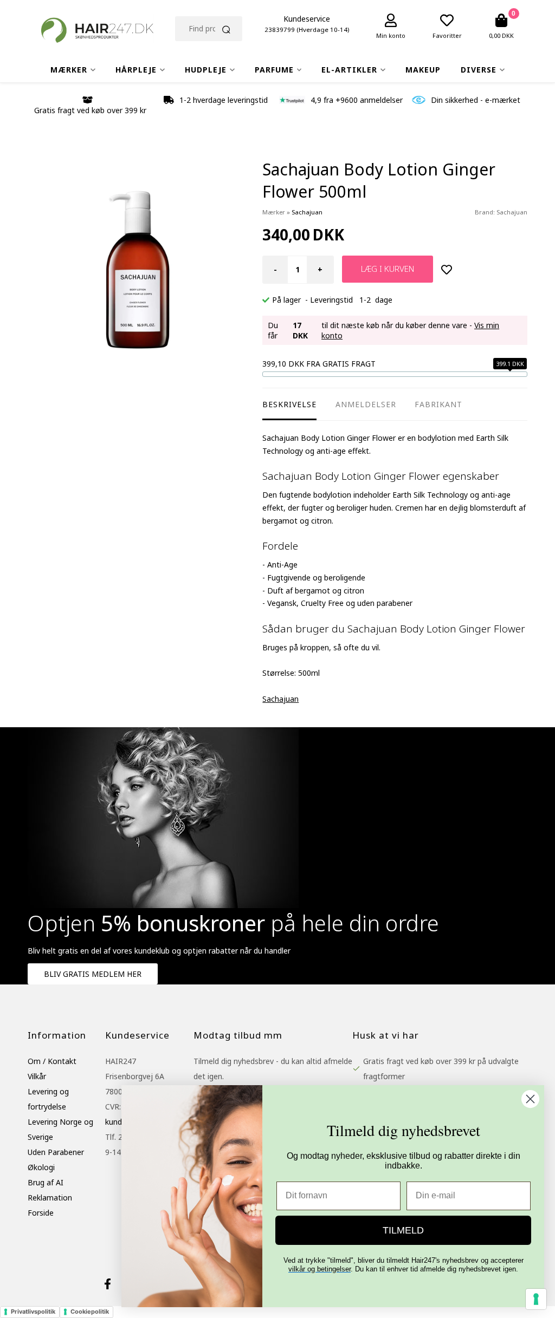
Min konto (390, 35)
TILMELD (403, 1230)
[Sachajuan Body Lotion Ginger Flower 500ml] (137, 269)
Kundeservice (306, 19)
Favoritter (447, 35)
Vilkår (37, 1076)
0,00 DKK (501, 35)
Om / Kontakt (52, 1061)
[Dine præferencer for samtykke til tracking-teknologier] (536, 1299)
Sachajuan (511, 212)
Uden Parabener (56, 1152)
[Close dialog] (530, 1098)
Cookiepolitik (89, 1311)
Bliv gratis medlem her (92, 974)
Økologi (41, 1167)
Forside (41, 1213)
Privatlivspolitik (33, 1311)
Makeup (423, 69)
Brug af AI (45, 1182)
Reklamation (50, 1197)
